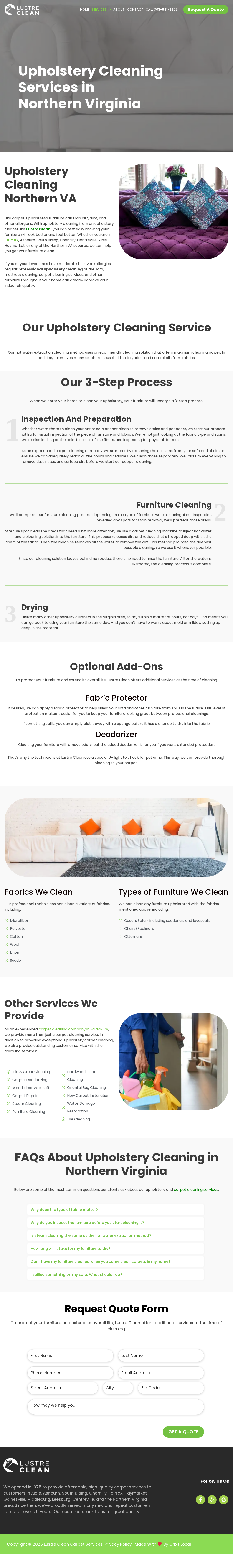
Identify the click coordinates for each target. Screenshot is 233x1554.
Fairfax (11, 240)
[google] (224, 1499)
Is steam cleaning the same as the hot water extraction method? (91, 1235)
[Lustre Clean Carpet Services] (22, 9)
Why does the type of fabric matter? (64, 1209)
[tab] (115, 1209)
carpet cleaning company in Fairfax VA (73, 1029)
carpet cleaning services (196, 1189)
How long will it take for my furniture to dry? (70, 1248)
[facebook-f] (201, 1499)
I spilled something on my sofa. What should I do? (76, 1274)
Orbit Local (180, 1544)
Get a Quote (183, 1432)
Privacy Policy (118, 1544)
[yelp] (213, 1499)
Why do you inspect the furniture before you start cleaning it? (87, 1222)
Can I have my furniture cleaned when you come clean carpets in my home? (100, 1261)
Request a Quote (206, 9)
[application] (108, 9)
